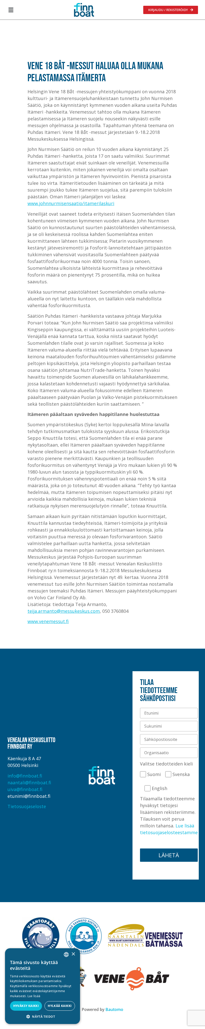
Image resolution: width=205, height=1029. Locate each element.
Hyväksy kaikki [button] (26, 1006)
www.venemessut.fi (48, 621)
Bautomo (114, 1009)
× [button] (73, 954)
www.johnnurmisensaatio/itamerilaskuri (71, 203)
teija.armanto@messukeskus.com (64, 611)
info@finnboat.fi (25, 776)
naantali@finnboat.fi (29, 783)
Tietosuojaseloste (27, 806)
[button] (10, 10)
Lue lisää (34, 996)
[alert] (42, 986)
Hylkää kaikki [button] (60, 1006)
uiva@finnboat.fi (25, 789)
